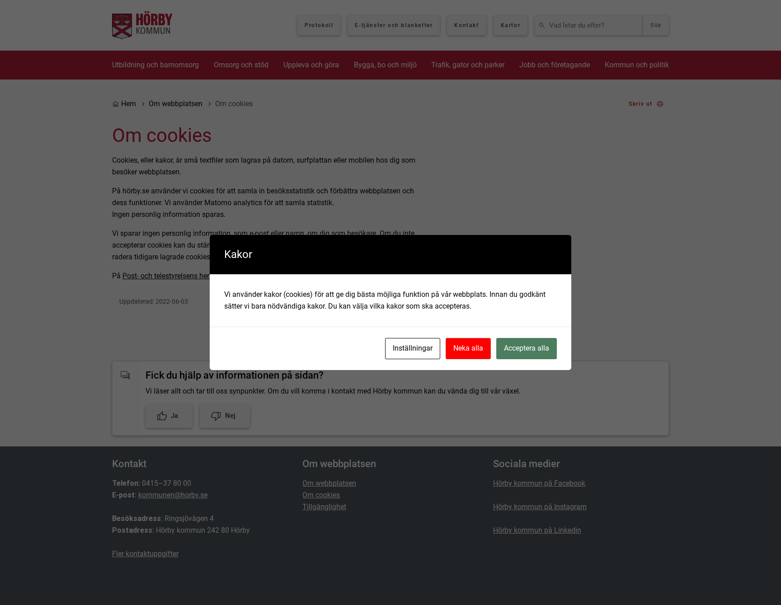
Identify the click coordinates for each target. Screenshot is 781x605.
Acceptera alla (526, 348)
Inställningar (413, 348)
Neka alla (468, 348)
